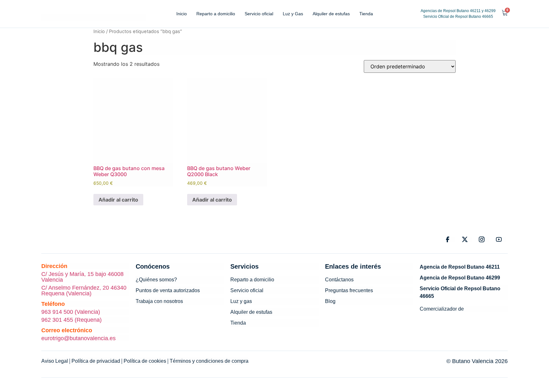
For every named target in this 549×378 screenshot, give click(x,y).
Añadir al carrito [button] (118, 199)
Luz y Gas (293, 13)
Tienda (366, 13)
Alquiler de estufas (331, 13)
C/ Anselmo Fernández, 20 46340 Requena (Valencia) (83, 291)
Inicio (181, 13)
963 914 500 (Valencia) (70, 312)
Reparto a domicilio (215, 13)
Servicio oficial (259, 13)
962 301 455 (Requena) (71, 320)
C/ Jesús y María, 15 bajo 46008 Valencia (82, 277)
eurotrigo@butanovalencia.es (78, 338)
